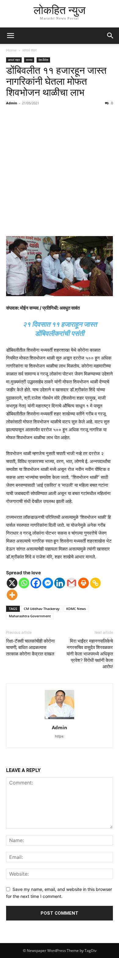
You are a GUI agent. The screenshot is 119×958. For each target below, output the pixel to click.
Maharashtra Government (30, 616)
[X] (12, 583)
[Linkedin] (59, 583)
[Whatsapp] (24, 583)
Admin (11, 103)
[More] (12, 595)
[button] (10, 35)
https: (59, 736)
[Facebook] (36, 583)
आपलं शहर (29, 50)
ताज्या (29, 60)
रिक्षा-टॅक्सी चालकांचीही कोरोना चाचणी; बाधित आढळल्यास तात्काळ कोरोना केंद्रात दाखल (30, 647)
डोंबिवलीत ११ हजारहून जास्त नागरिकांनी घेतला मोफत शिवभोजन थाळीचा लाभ (56, 81)
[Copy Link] (95, 583)
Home (11, 50)
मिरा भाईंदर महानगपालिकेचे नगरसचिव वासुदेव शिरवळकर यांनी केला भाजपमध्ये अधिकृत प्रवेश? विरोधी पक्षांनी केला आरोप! (90, 653)
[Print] (83, 583)
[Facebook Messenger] (47, 583)
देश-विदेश (43, 60)
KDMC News (76, 608)
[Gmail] (71, 583)
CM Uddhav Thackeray (42, 608)
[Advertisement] (59, 171)
